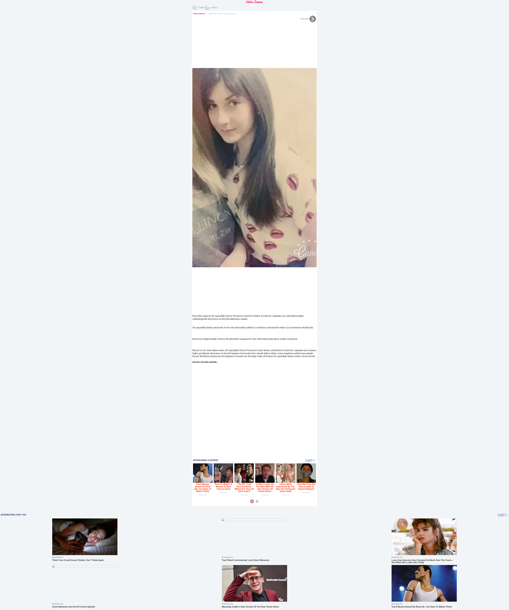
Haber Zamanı (199, 13)
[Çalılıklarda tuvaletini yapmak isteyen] (254, 167)
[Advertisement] (254, 43)
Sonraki (304, 18)
